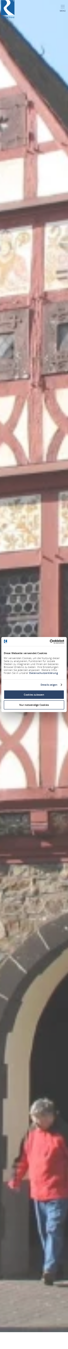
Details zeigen (49, 684)
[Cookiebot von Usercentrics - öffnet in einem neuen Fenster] (49, 641)
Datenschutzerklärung (43, 673)
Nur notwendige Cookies (34, 705)
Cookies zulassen (34, 694)
